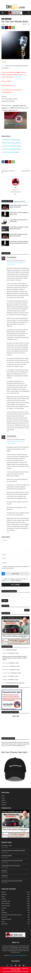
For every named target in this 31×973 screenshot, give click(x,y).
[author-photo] (15, 185)
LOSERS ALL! (5, 875)
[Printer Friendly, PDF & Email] (15, 62)
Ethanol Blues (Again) (12, 650)
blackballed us (16, 77)
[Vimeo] (15, 965)
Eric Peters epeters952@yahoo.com (18, 955)
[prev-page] (2, 249)
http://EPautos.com (15, 189)
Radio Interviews (8, 18)
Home (3, 16)
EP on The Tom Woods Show (12, 143)
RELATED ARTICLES (7, 201)
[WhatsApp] (13, 27)
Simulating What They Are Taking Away (15, 683)
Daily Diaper (4, 870)
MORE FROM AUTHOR (19, 201)
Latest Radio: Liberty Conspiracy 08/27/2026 (12, 860)
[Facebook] (3, 27)
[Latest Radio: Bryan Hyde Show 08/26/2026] (5, 221)
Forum (3, 798)
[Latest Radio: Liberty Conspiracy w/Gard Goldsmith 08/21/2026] (5, 243)
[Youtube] (23, 965)
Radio (7, 16)
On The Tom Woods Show (11, 152)
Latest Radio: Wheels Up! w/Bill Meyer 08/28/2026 (13, 850)
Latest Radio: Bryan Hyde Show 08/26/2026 (12, 881)
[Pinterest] (9, 27)
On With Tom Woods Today (11, 140)
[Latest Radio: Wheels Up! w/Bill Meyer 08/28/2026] (5, 207)
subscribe (8, 580)
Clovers (24, 74)
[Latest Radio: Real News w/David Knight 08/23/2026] (5, 228)
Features (3, 209)
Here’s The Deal (25, 171)
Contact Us (4, 802)
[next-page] (5, 249)
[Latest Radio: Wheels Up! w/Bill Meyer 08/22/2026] (5, 236)
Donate (3, 800)
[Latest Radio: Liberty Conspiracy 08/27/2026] (5, 214)
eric (4, 24)
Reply (8, 431)
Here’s (3, 66)
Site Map (4, 804)
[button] (2, 13)
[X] (6, 27)
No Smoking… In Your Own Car (8, 171)
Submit (5, 600)
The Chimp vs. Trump (13, 653)
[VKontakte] (19, 965)
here (15, 85)
